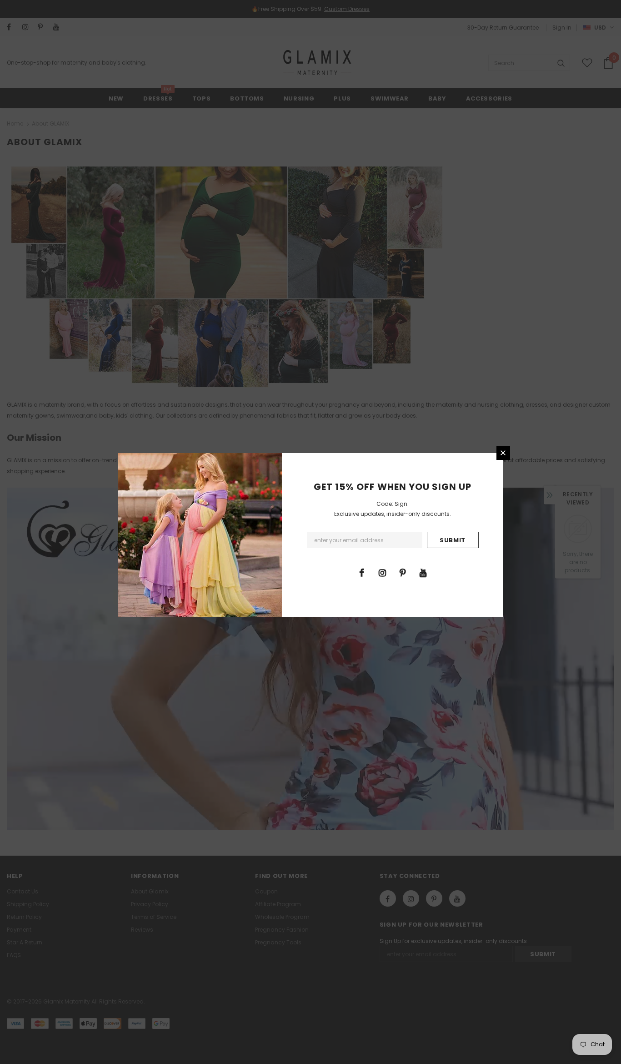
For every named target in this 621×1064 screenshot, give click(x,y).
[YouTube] (423, 572)
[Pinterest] (403, 572)
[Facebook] (362, 572)
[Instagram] (382, 572)
